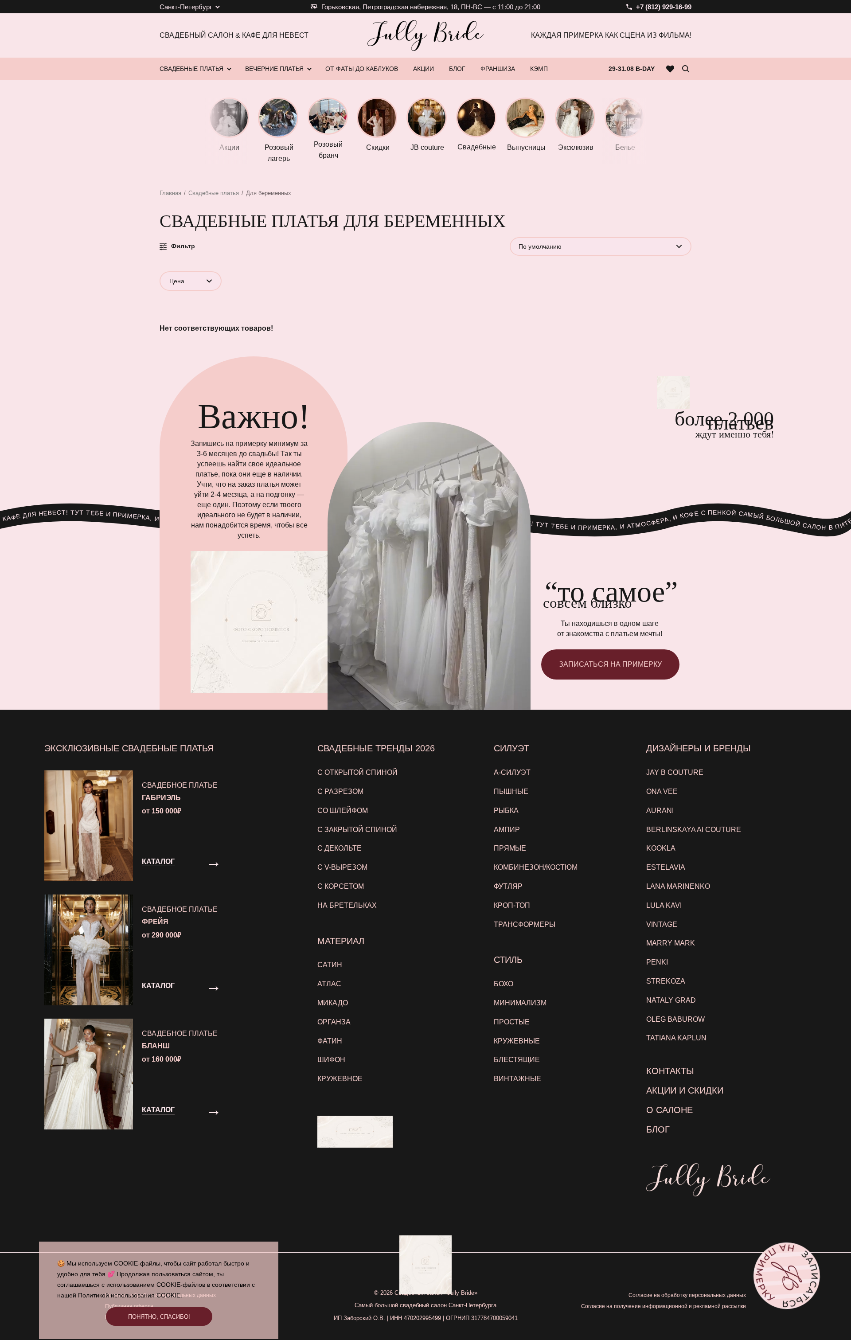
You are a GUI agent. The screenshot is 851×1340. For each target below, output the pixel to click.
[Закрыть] (602, 562)
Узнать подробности (420, 766)
